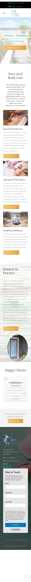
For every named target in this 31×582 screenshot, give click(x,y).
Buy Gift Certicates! (16, 6)
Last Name (8, 502)
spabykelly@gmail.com (12, 461)
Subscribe (16, 525)
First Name (8, 492)
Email (7, 483)
